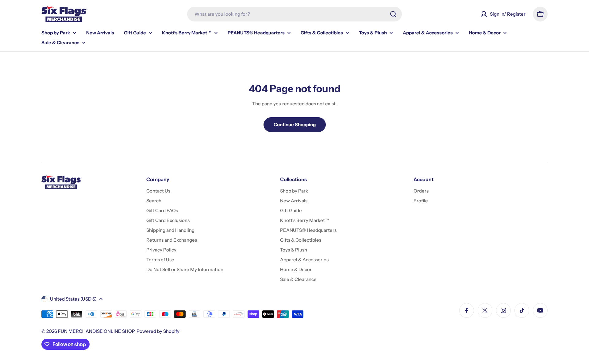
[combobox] (294, 14)
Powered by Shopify (158, 331)
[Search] (393, 14)
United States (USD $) (73, 299)
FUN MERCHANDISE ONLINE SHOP (96, 331)
